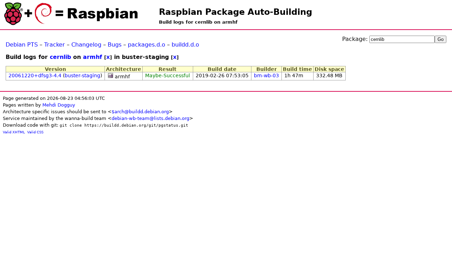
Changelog (86, 44)
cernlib (60, 57)
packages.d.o (146, 44)
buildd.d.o (185, 44)
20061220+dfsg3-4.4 (34, 75)
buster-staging (82, 75)
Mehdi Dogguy (58, 105)
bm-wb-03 (266, 75)
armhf (92, 57)
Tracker (54, 44)
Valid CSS (35, 132)
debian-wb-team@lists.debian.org (150, 118)
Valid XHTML (14, 132)
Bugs (114, 44)
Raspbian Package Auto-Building (235, 12)
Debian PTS (22, 44)
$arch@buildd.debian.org (140, 111)
